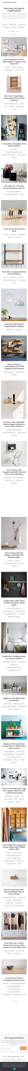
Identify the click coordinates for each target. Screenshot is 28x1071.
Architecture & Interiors (17, 852)
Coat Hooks (6, 27)
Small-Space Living (20, 106)
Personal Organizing (22, 706)
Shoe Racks (11, 106)
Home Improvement (14, 664)
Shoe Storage (17, 237)
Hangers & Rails (18, 329)
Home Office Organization (17, 67)
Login (25, 2)
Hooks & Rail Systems (20, 611)
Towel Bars (22, 563)
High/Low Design (7, 703)
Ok (14, 1068)
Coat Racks (13, 27)
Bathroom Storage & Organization (11, 103)
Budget (22, 103)
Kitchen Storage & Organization (8, 154)
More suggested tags (13, 31)
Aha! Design (8, 852)
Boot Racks (5, 24)
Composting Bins (12, 277)
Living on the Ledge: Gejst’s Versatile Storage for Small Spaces (14, 603)
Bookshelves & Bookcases (9, 751)
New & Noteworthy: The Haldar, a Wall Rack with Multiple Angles (14, 555)
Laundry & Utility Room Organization (14, 667)
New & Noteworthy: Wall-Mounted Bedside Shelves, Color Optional (14, 892)
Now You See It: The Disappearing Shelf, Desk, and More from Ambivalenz (14, 472)
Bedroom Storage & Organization (14, 191)
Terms (22, 1056)
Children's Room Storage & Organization (14, 152)
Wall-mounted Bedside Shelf (14, 616)
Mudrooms (10, 953)
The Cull (14, 109)
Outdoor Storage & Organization (14, 757)
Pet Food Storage (21, 280)
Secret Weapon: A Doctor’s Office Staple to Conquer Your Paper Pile (14, 62)
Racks (16, 799)
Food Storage (21, 277)
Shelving (10, 709)
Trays (24, 994)
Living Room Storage (11, 863)
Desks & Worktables (8, 477)
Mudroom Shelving (20, 754)
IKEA (22, 796)
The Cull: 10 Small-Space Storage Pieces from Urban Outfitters (14, 98)
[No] (26, 1066)
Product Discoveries (22, 154)
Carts (5, 106)
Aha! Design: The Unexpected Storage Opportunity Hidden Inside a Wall (14, 847)
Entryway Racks (21, 27)
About (4, 1056)
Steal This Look (17, 953)
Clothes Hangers (12, 24)
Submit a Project (16, 1056)
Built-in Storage (20, 860)
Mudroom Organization (9, 950)
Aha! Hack (8, 67)
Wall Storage (14, 157)
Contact (9, 1056)
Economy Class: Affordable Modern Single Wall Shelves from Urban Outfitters (14, 424)
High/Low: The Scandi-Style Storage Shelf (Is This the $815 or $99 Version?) (14, 746)
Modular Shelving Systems (14, 670)
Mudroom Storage (20, 950)
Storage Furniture (19, 902)
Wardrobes (18, 801)
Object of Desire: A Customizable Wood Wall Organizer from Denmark (14, 366)
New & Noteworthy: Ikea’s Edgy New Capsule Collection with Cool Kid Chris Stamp (14, 791)
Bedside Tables (22, 897)
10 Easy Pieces (14, 149)
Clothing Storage (21, 24)
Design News (17, 560)
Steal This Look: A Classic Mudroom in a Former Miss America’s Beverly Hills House (14, 945)
